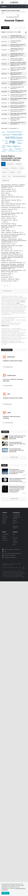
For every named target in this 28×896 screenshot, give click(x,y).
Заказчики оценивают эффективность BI (16, 73)
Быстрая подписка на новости (12, 549)
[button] (25, 2)
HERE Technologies (6, 189)
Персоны (4, 172)
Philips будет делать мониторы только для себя (18, 114)
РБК (3, 146)
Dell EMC (3, 275)
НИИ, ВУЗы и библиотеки (19, 176)
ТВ (13, 524)
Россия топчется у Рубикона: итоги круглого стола (17, 106)
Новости (4, 515)
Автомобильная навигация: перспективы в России (17, 102)
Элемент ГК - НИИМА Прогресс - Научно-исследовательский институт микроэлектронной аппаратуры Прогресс (13, 240)
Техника (15, 522)
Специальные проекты (16, 517)
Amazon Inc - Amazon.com (7, 279)
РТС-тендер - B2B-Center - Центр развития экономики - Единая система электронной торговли (12, 257)
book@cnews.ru (5, 325)
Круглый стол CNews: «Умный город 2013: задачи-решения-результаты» (18, 64)
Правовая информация (10, 557)
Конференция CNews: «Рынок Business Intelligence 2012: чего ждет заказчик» (18, 78)
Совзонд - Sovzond (6, 243)
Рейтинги (4, 519)
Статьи (19, 172)
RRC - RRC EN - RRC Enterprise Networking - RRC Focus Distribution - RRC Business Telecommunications (13, 236)
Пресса (4, 176)
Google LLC (4, 195)
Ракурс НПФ (4, 211)
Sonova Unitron (5, 249)
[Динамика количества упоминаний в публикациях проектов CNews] (26, 32)
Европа (16, 146)
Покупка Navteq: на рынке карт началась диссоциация (18, 95)
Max (14, 534)
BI (6, 141)
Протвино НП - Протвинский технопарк (11, 262)
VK (13, 536)
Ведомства (18, 164)
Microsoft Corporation (6, 281)
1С (1, 222)
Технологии (14, 168)
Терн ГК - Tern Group (6, 191)
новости (23, 301)
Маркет (15, 520)
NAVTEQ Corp (13, 137)
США (9, 146)
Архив (3, 523)
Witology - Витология (6, 260)
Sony (2, 229)
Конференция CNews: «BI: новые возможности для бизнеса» (17, 50)
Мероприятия (5, 180)
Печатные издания (15, 527)
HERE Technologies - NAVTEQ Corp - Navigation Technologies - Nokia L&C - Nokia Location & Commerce (13, 186)
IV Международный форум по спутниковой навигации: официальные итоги (17, 83)
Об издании (5, 534)
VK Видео (15, 538)
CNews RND (17, 134)
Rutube (15, 540)
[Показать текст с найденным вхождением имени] (19, 32)
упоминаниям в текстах (12, 32)
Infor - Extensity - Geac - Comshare (10, 250)
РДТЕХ (20, 151)
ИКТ (3, 164)
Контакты (4, 540)
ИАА (9, 176)
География (11, 172)
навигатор (6, 135)
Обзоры (4, 521)
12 (10, 187)
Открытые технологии (7, 209)
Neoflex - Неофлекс (6, 230)
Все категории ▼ (12, 17)
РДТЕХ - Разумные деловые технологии (11, 204)
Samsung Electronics (6, 220)
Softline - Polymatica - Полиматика (10, 232)
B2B (6, 143)
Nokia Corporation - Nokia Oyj (8, 200)
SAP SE (3, 147)
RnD (19, 143)
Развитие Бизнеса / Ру (7, 216)
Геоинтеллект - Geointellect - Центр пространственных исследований (10, 253)
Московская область (14, 132)
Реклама (4, 536)
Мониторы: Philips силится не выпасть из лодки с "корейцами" (18, 119)
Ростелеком (4, 273)
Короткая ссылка (7, 290)
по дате (3, 32)
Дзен (14, 544)
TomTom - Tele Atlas (6, 218)
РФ (12, 142)
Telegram (15, 542)
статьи (18, 303)
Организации (10, 164)
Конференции (16, 515)
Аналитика (5, 517)
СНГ (3, 140)
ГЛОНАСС (18, 149)
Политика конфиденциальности (12, 553)
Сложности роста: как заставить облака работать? (17, 36)
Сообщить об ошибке (9, 555)
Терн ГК (19, 140)
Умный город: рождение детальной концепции (16, 59)
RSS (5, 551)
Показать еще (14, 457)
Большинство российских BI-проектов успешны (17, 45)
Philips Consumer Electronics (8, 205)
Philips (3, 151)
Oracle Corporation (6, 223)
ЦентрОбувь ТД (12, 151)
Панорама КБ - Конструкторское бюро (11, 207)
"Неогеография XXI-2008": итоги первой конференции (18, 91)
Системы (21, 168)
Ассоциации (5, 168)
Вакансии (4, 538)
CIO (3, 132)
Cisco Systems (4, 277)
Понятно (5, 893)
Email (5, 150)
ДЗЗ (10, 149)
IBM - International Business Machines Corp (12, 197)
